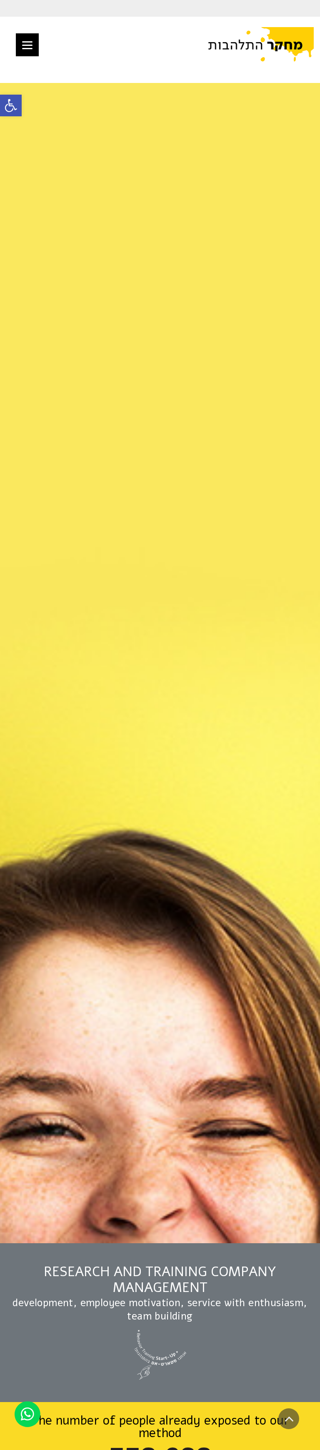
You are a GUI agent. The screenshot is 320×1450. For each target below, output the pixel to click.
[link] (11, 105)
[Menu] (27, 44)
